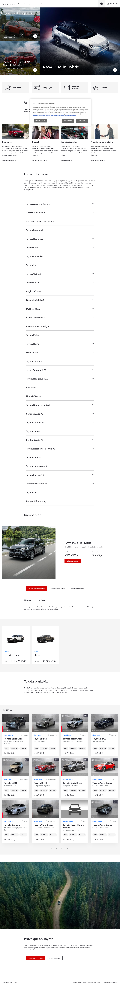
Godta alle (82, 120)
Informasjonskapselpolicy (110, 982)
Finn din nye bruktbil (38, 160)
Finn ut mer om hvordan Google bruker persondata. (63, 115)
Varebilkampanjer (77, 588)
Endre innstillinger (40, 120)
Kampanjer (27, 4)
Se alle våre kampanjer (36, 588)
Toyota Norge (8, 3)
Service (36, 4)
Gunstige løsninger (97, 160)
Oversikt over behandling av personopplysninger (86, 982)
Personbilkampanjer (58, 588)
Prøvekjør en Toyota (35, 958)
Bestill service (65, 160)
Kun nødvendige (68, 120)
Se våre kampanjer (8, 160)
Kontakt (43, 4)
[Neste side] (73, 848)
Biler (19, 4)
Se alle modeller (54, 958)
